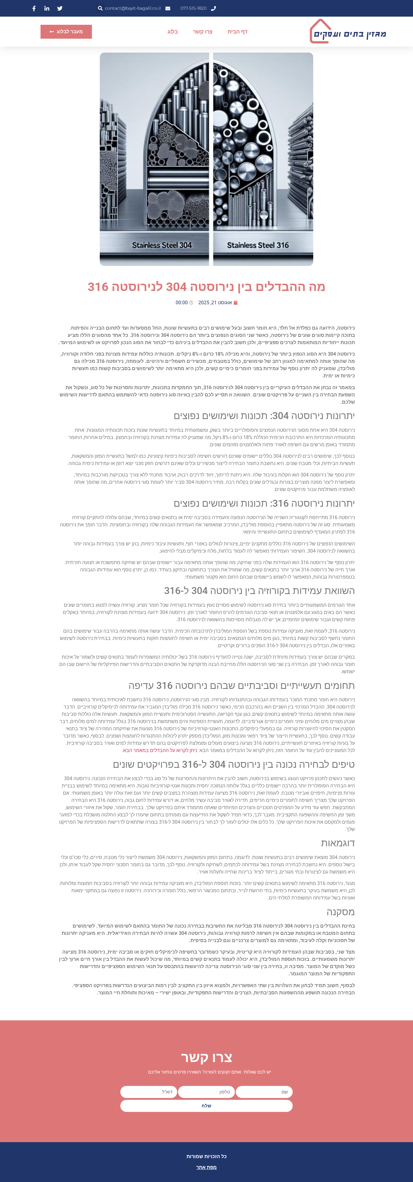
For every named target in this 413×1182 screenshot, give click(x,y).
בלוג (172, 31)
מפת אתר (206, 1167)
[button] (100, 8)
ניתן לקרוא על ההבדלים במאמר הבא (160, 750)
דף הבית (237, 31)
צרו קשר (203, 31)
